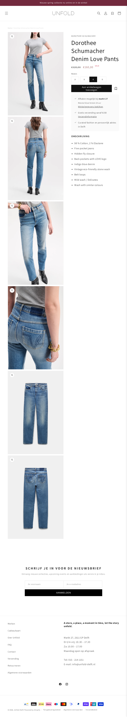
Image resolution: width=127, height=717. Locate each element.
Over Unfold (14, 637)
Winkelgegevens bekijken (90, 106)
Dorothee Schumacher (83, 36)
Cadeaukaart (14, 630)
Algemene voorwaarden (20, 672)
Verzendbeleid (91, 710)
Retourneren (14, 665)
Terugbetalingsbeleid (52, 710)
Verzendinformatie (87, 116)
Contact (12, 651)
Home (10, 28)
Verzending (13, 658)
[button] (6, 13)
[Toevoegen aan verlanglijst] (115, 88)
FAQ (10, 644)
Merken (11, 623)
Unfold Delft (19, 710)
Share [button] (77, 194)
